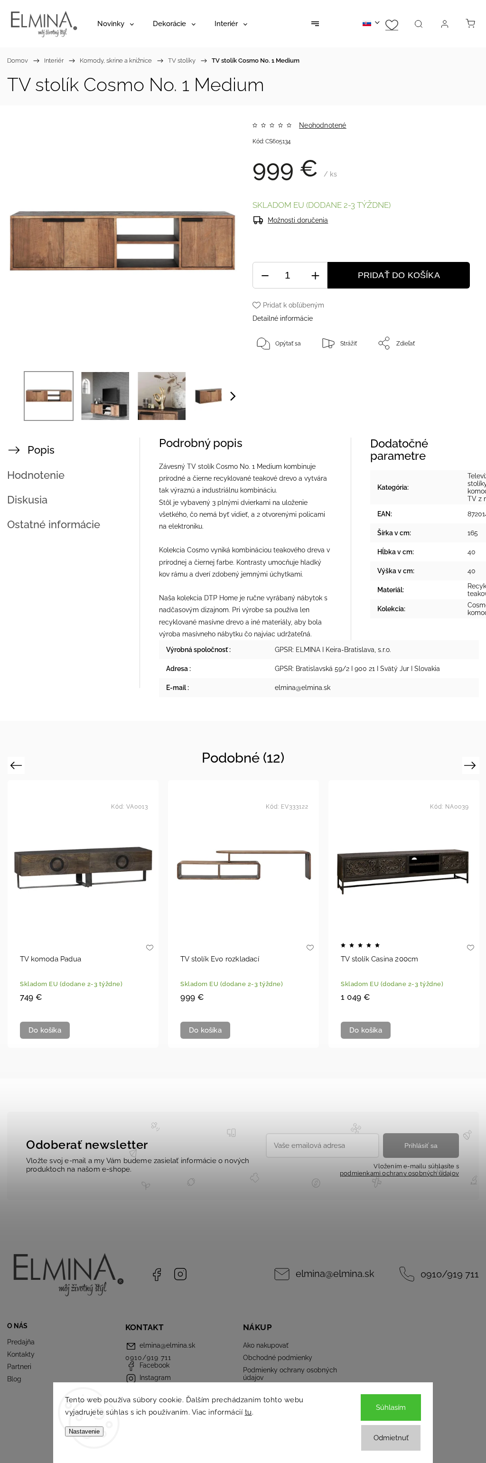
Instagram (180, 1274)
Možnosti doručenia (298, 220)
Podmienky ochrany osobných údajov (290, 1373)
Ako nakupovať (266, 1345)
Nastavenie (84, 1431)
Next (471, 765)
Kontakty (21, 1354)
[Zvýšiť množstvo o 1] (315, 275)
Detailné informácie (282, 318)
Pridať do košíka (399, 275)
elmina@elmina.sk (335, 1273)
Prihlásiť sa (421, 1145)
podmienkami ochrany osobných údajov (399, 1173)
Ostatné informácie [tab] (53, 524)
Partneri (19, 1366)
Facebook (157, 1274)
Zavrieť (452, 374)
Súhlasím (391, 1407)
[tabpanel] (83, 914)
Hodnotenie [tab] (36, 475)
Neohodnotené (322, 125)
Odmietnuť (391, 1438)
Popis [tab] (41, 450)
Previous (17, 765)
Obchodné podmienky (277, 1357)
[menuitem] (115, 23)
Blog (14, 1379)
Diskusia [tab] (27, 500)
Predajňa (21, 1342)
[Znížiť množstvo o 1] (265, 275)
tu (248, 1412)
